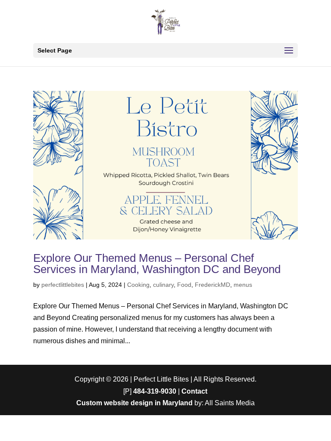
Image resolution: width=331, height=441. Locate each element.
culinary (163, 284)
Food (184, 284)
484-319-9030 (154, 391)
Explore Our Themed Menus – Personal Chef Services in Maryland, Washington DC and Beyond (157, 264)
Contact (194, 391)
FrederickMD (212, 284)
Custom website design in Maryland (134, 403)
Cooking (138, 284)
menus (243, 284)
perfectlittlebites (62, 284)
